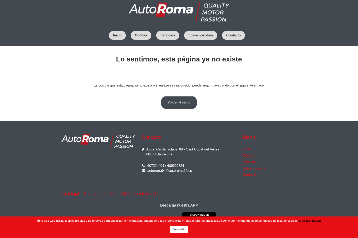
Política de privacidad (138, 194)
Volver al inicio (179, 102)
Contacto (233, 35)
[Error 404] (179, 12)
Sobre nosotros (200, 35)
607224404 (155, 166)
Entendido (179, 229)
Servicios (167, 35)
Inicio (117, 35)
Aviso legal (70, 194)
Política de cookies (99, 194)
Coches (141, 35)
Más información (310, 220)
